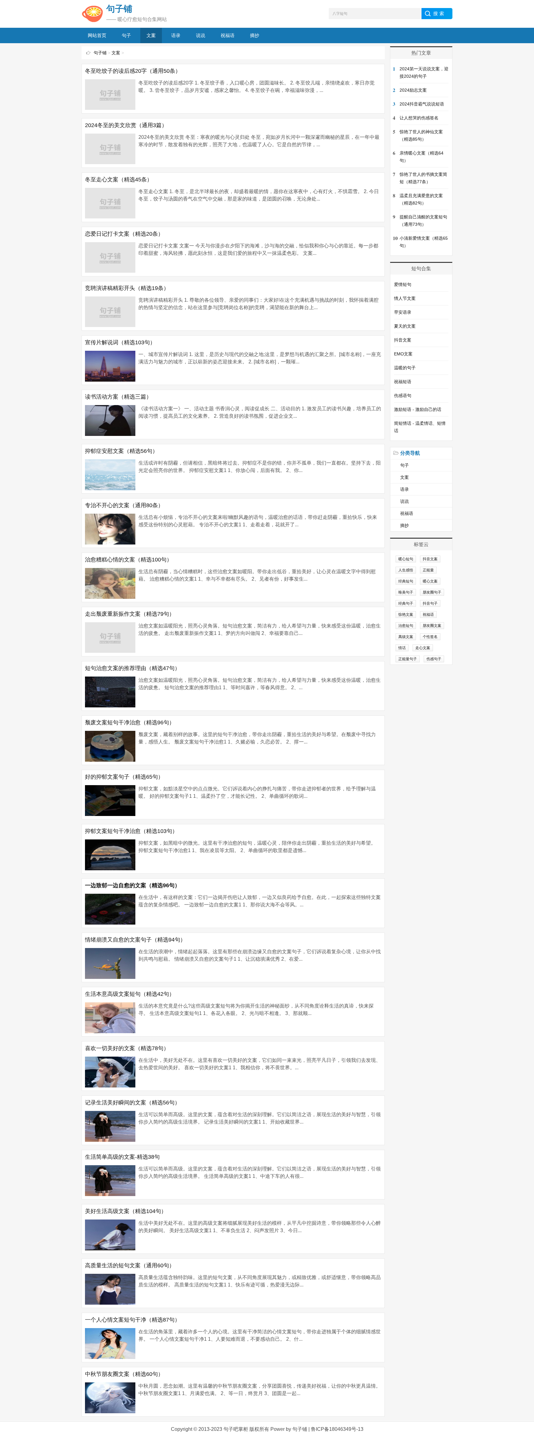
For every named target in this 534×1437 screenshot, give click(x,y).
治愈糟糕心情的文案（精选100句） (128, 560)
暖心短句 (405, 559)
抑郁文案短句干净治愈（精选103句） (131, 831)
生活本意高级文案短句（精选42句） (130, 994)
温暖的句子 (405, 367)
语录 (175, 35)
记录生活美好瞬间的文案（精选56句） (132, 1102)
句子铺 (100, 52)
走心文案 (422, 648)
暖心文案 (430, 581)
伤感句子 (433, 659)
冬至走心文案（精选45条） (118, 179)
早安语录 (402, 312)
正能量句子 (407, 659)
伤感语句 (402, 395)
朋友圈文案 (432, 625)
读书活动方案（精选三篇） (118, 397)
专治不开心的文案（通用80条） (124, 505)
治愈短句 (405, 625)
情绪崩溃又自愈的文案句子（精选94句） (135, 940)
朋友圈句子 (432, 592)
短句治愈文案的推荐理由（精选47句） (132, 668)
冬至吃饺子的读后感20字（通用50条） (133, 71)
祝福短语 (402, 381)
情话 (402, 648)
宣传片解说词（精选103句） (120, 342)
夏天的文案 (405, 326)
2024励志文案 (413, 90)
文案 (151, 35)
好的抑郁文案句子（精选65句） (124, 777)
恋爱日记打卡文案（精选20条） (124, 234)
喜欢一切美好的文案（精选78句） (127, 1048)
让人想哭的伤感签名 (419, 117)
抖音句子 (430, 603)
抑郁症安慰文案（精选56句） (121, 451)
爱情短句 (402, 284)
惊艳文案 (405, 614)
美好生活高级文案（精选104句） (126, 1211)
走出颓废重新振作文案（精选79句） (130, 614)
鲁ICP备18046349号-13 (337, 1429)
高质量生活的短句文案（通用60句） (130, 1265)
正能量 (428, 570)
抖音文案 (402, 340)
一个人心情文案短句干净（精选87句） (132, 1320)
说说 (200, 35)
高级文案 (405, 637)
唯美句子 (405, 592)
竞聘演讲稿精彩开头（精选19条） (127, 288)
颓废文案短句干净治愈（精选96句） (130, 722)
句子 (126, 35)
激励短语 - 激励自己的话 (417, 409)
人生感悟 (405, 570)
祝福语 (228, 35)
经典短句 (405, 581)
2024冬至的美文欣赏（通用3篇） (126, 125)
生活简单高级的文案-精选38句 (122, 1157)
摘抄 (254, 35)
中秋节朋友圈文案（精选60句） (124, 1374)
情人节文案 (405, 298)
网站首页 (97, 35)
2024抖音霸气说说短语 (422, 103)
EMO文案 (403, 353)
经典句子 (405, 603)
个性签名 (430, 637)
